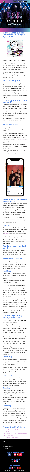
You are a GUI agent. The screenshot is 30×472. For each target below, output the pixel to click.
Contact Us (5, 448)
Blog (4, 443)
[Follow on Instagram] (19, 1)
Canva (13, 362)
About (4, 441)
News (4, 444)
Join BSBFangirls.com (8, 446)
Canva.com (22, 139)
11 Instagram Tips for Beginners (11, 437)
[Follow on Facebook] (14, 1)
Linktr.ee (6, 233)
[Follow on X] (26, 1)
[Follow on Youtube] (24, 1)
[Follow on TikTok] (20, 454)
